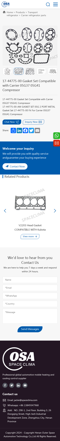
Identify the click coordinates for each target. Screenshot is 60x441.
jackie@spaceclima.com (25, 400)
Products (20, 12)
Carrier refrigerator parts (33, 15)
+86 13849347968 (29, 405)
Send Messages (30, 329)
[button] (5, 210)
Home (10, 12)
